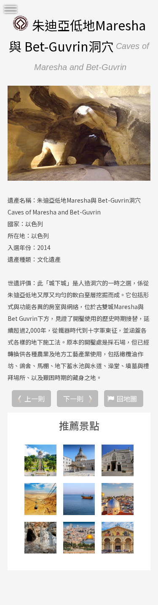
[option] (79, 133)
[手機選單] (10, 9)
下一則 (73, 398)
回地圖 (127, 398)
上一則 (34, 398)
